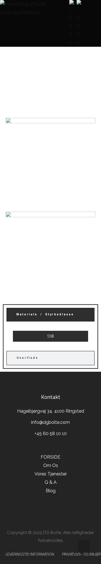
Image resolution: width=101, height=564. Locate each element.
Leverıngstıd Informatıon (30, 554)
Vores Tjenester (51, 474)
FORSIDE (15, 80)
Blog (51, 490)
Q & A (51, 482)
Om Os (50, 465)
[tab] (50, 315)
